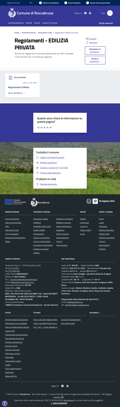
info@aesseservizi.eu (75, 302)
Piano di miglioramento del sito (17, 327)
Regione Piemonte (13, 3)
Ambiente (37, 222)
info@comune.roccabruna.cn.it (22, 282)
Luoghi (101, 222)
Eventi (101, 218)
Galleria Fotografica (106, 230)
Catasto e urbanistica (41, 237)
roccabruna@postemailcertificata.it (23, 279)
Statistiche (9, 372)
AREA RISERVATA (60, 403)
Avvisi (82, 234)
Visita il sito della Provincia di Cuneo (47, 323)
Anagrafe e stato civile (42, 226)
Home (17, 32)
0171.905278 (14, 271)
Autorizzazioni (38, 234)
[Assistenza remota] (62, 397)
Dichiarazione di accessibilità (16, 323)
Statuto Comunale (12, 349)
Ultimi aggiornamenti (13, 368)
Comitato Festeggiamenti (71, 319)
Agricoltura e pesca (40, 218)
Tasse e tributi (85, 230)
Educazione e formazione (43, 245)
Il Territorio (103, 226)
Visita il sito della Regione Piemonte (47, 319)
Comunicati (84, 222)
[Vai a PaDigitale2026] (100, 201)
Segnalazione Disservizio (14, 338)
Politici (7, 241)
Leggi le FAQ (10, 331)
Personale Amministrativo (15, 237)
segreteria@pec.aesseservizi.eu (77, 305)
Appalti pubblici (39, 230)
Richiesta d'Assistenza (13, 342)
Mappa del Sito (11, 376)
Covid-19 (83, 226)
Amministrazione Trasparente (16, 319)
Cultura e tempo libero (42, 241)
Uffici (7, 226)
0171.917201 (13, 268)
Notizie (83, 218)
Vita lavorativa (62, 245)
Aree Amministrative (13, 222)
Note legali (9, 357)
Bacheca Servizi (11, 346)
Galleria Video (104, 234)
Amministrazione (29, 32)
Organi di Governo (12, 218)
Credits (8, 364)
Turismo (59, 241)
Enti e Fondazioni (12, 234)
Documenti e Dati (45, 32)
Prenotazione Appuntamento (16, 334)
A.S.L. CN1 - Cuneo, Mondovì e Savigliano (49, 327)
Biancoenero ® (69, 400)
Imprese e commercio (64, 218)
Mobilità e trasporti (63, 222)
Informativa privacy (12, 353)
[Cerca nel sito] (110, 13)
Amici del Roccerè (68, 323)
